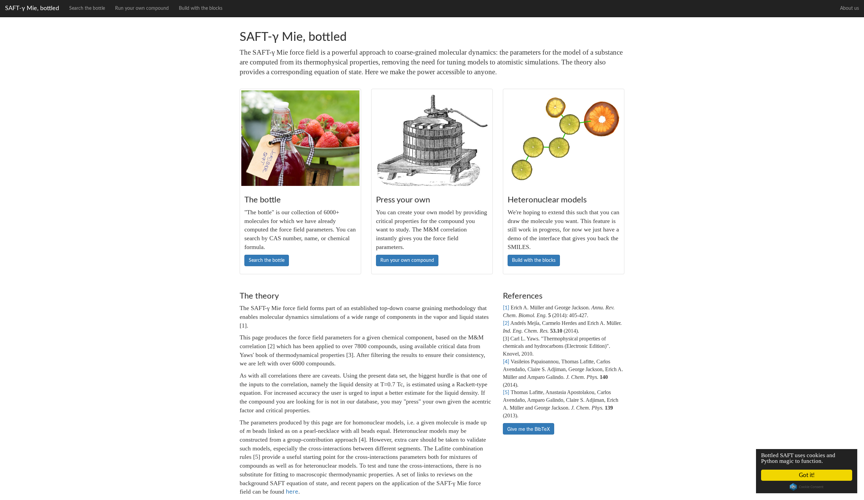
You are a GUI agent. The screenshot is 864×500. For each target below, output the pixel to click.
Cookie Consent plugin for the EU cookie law (807, 487)
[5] (506, 392)
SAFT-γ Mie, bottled (32, 8)
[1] (506, 307)
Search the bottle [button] (267, 260)
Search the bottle (87, 8)
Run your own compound (142, 8)
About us (849, 8)
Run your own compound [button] (407, 260)
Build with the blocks (200, 8)
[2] (506, 323)
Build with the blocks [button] (534, 260)
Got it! (807, 475)
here (292, 492)
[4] (506, 361)
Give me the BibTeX (528, 428)
